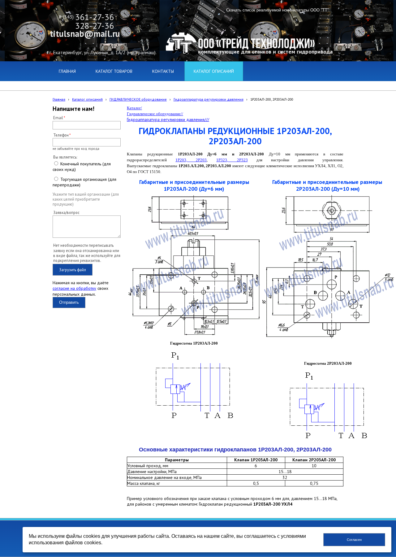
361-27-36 (94, 17)
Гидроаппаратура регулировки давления (208, 99)
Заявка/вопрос (66, 212)
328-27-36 (94, 25)
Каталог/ (134, 108)
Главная (59, 99)
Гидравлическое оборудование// (155, 113)
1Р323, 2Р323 (232, 160)
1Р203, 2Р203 (191, 160)
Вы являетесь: (65, 156)
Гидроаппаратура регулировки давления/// (168, 119)
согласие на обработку (74, 288)
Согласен (354, 540)
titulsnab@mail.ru (85, 33)
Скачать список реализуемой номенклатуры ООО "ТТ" (277, 10)
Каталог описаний (87, 99)
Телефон (61, 135)
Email (58, 117)
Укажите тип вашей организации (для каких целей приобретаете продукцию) (86, 199)
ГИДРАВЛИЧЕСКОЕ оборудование (138, 99)
